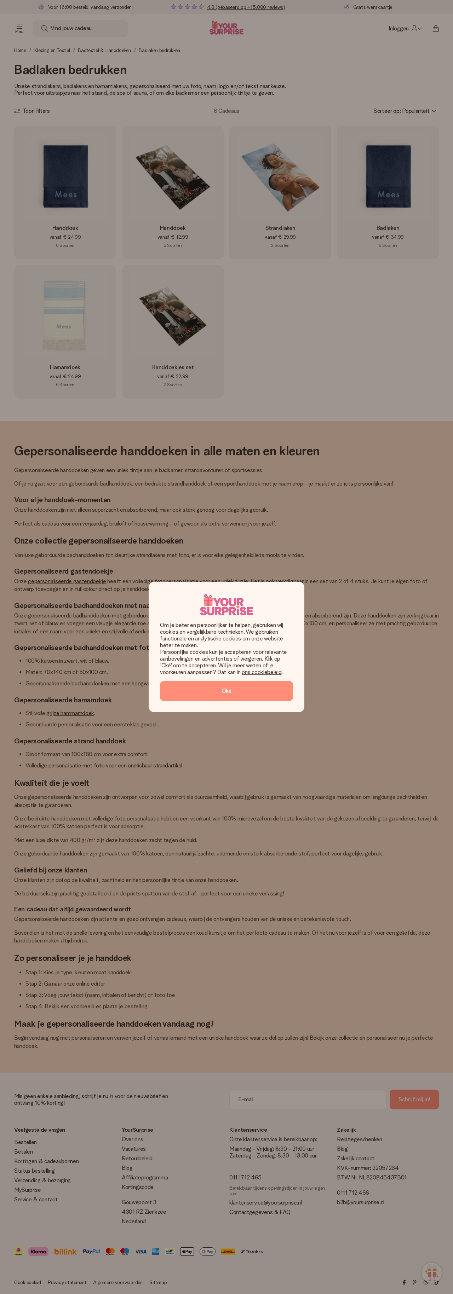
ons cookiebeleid (261, 672)
